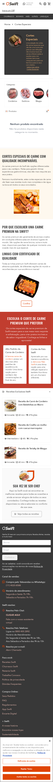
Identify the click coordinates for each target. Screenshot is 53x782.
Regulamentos (9, 704)
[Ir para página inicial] (12, 3)
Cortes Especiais (23, 24)
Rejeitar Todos (26, 769)
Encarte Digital (9, 713)
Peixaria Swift (8, 670)
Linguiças (44, 16)
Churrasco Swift (10, 666)
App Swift (7, 709)
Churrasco (9, 16)
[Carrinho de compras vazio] (49, 3)
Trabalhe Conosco (11, 675)
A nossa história (10, 725)
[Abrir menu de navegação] (3, 3)
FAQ (4, 700)
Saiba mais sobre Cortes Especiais (33, 68)
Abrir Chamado (13, 650)
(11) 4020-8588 (13, 585)
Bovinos (20, 16)
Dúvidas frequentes (11, 684)
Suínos (35, 16)
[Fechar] (50, 741)
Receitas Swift (9, 662)
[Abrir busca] (40, 3)
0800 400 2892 (22, 631)
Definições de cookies (26, 761)
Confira (26, 303)
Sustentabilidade (10, 734)
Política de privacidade (13, 679)
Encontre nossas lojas (12, 730)
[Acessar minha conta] (44, 3)
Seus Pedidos (8, 696)
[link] (8, 10)
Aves (28, 16)
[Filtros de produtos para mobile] (47, 111)
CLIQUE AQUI (13, 615)
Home (7, 24)
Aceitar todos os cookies (26, 777)
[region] (26, 759)
